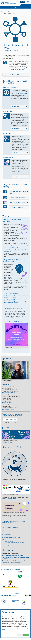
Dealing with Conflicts (8, 541)
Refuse (20, 635)
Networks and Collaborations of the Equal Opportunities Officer (13, 521)
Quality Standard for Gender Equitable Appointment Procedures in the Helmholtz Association (14, 561)
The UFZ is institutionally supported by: (11, 569)
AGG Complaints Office (9, 545)
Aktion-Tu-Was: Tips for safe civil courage (16, 301)
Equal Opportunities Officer (10, 13)
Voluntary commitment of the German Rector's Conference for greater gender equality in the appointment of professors (15, 557)
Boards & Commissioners (12, 12)
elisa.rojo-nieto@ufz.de (9, 402)
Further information (10, 299)
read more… (22, 69)
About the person (7, 394)
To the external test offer (12, 247)
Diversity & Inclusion (8, 536)
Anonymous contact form (9, 419)
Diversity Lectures (8, 442)
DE (21, 2)
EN (24, 2)
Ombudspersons (7, 534)
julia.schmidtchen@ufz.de (9, 392)
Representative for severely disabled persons (14, 542)
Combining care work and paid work (12, 537)
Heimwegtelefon (14, 279)
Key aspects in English (11, 302)
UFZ (16, 7)
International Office (8, 533)
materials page (23, 93)
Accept (26, 635)
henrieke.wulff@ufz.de (9, 409)
